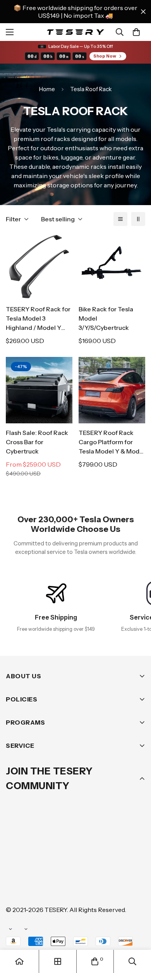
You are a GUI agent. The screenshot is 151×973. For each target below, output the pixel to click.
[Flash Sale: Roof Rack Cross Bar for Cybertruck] (39, 390)
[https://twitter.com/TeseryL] (85, 863)
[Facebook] (38, 863)
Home (47, 89)
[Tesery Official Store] (75, 31)
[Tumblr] (108, 863)
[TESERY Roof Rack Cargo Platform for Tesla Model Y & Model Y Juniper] (112, 390)
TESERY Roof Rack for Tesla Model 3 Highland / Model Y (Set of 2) (38, 318)
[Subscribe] (136, 843)
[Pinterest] (15, 863)
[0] (136, 32)
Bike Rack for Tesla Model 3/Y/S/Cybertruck (106, 318)
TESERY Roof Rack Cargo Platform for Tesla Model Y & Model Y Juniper (112, 442)
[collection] (58, 961)
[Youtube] (131, 863)
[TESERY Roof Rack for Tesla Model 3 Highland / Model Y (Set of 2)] (39, 266)
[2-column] (138, 219)
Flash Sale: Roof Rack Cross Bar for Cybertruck (37, 442)
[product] (19, 961)
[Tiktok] (15, 886)
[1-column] (120, 219)
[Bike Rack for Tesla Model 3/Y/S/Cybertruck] (112, 266)
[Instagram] (61, 863)
